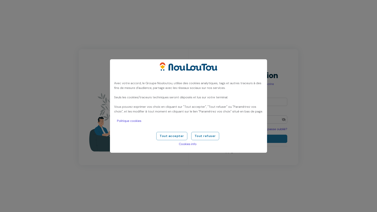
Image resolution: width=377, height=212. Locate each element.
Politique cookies (129, 121)
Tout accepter (172, 136)
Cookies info (188, 144)
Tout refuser (205, 136)
